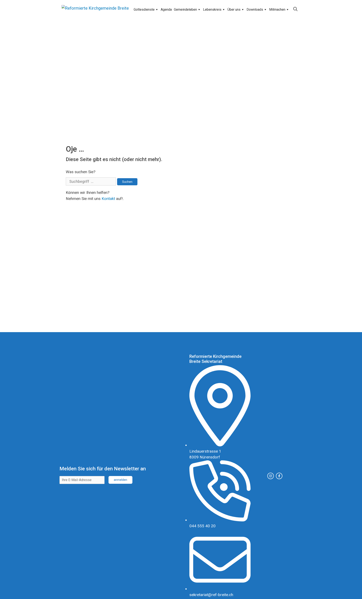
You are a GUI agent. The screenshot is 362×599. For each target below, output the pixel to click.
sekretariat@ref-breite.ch (211, 594)
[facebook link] (279, 476)
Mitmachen (277, 10)
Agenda (166, 10)
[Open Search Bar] (295, 9)
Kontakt (108, 198)
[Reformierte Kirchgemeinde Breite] (95, 9)
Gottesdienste (144, 10)
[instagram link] (270, 476)
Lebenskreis (212, 10)
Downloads (255, 10)
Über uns (234, 10)
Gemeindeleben (185, 10)
